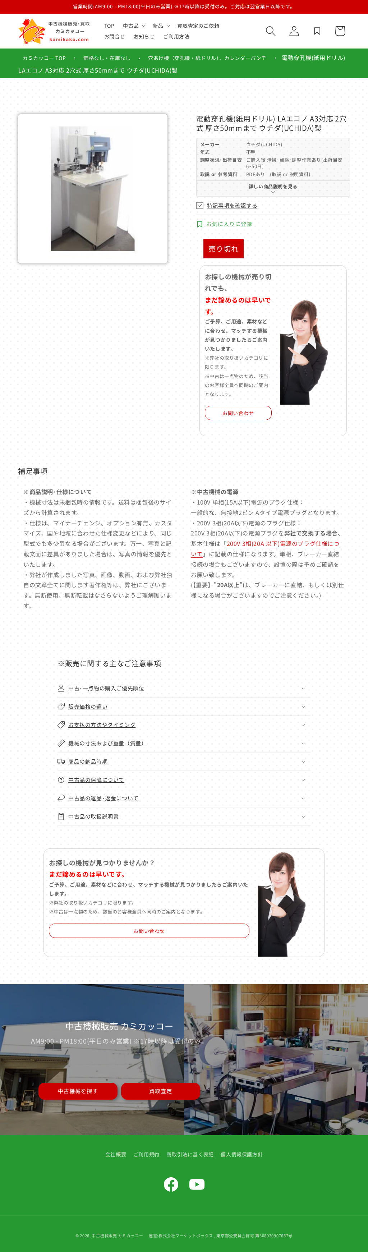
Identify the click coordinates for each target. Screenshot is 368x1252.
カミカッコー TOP (44, 57)
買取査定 (160, 1091)
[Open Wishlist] (316, 30)
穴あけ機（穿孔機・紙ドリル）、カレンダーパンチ (207, 57)
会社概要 (115, 1154)
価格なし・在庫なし (106, 57)
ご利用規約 (146, 1154)
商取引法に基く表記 (189, 1154)
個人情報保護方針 (242, 1154)
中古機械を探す (78, 1091)
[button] (133, 25)
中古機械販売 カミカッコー (117, 1235)
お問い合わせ (238, 412)
